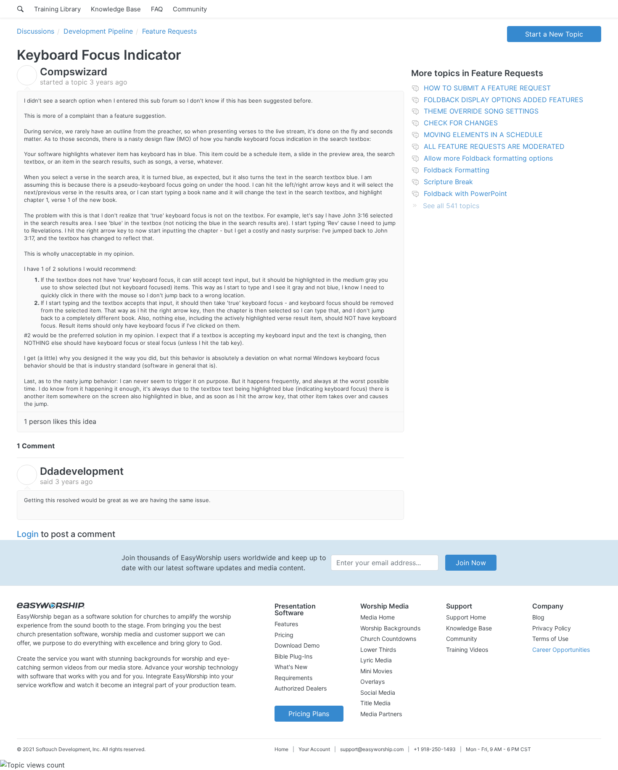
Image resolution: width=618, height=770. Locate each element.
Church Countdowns (388, 638)
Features (286, 623)
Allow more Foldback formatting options (488, 158)
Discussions (35, 31)
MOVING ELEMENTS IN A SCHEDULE (483, 134)
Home (281, 749)
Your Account (314, 749)
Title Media (375, 702)
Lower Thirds (378, 649)
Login (28, 534)
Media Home (377, 617)
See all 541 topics (451, 205)
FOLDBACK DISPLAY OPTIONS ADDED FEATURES (503, 99)
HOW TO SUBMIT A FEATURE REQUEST (487, 88)
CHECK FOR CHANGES (461, 123)
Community (190, 9)
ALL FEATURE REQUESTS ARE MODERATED (494, 146)
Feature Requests (169, 31)
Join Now (471, 562)
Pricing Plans (308, 713)
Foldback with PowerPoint (465, 193)
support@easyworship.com (372, 749)
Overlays (372, 681)
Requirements (293, 677)
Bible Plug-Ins (293, 656)
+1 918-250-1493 (435, 749)
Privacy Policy (551, 628)
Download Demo (297, 645)
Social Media (377, 692)
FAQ (157, 9)
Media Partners (381, 713)
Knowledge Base (116, 9)
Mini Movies (376, 671)
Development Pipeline (98, 31)
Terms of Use (550, 638)
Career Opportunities (561, 649)
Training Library (57, 9)
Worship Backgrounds (390, 628)
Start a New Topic (554, 34)
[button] (309, 609)
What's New (291, 666)
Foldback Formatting (456, 170)
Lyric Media (376, 660)
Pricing (284, 634)
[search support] (20, 8)
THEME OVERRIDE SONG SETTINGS (481, 111)
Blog (538, 617)
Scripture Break (448, 181)
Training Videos (467, 649)
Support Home (466, 617)
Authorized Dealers (301, 688)
